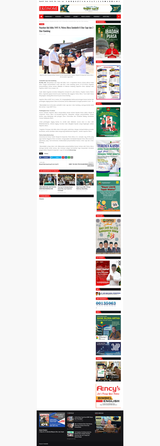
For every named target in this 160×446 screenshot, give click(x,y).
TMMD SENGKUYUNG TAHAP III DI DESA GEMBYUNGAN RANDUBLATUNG (47, 188)
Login (63, 1)
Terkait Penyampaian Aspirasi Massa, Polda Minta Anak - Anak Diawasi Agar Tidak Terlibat (106, 427)
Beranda (41, 21)
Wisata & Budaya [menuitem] (85, 16)
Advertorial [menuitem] (106, 16)
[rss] (107, 1)
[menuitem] (41, 16)
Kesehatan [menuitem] (58, 16)
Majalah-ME (41, 1)
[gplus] (114, 1)
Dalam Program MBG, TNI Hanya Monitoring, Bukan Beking (83, 188)
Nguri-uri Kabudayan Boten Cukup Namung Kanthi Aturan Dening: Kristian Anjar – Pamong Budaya (83, 425)
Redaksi (46, 1)
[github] (94, 1)
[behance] (85, 1)
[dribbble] (90, 1)
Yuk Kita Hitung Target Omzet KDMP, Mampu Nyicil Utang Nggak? (84, 418)
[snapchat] (69, 1)
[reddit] (71, 1)
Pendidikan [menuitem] (96, 16)
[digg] (82, 1)
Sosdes (59, 1)
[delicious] (78, 1)
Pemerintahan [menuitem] (48, 16)
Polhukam (46, 21)
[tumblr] (98, 1)
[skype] (103, 1)
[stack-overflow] (96, 1)
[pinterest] (110, 1)
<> (96, 308)
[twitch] (80, 1)
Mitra (55, 1)
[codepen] (76, 1)
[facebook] (112, 1)
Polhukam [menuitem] (67, 16)
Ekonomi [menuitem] (75, 16)
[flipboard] (73, 1)
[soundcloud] (87, 1)
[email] (67, 1)
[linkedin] (92, 1)
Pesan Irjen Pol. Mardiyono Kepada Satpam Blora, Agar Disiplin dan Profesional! (65, 188)
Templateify (45, 443)
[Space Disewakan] (108, 407)
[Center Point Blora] (108, 381)
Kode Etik (51, 1)
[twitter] (117, 1)
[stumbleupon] (101, 1)
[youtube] (105, 1)
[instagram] (119, 1)
